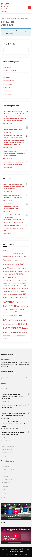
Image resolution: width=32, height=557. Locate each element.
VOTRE (5, 339)
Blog (26, 554)
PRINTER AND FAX (7, 84)
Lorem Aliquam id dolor (7, 452)
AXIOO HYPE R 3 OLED (19, 271)
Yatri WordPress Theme (16, 551)
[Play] (3, 518)
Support (21, 554)
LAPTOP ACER (10, 297)
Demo (11, 554)
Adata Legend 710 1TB (7, 254)
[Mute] (26, 518)
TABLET (5, 91)
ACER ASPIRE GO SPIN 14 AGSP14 (17, 251)
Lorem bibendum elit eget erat (9, 446)
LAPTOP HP (17, 302)
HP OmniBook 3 (23, 288)
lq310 (15, 312)
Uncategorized (7, 94)
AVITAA (20, 264)
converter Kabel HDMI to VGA (20, 280)
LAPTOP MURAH (12, 306)
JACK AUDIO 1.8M (9, 291)
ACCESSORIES (7, 67)
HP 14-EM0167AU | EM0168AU (15, 286)
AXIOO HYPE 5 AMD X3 (16, 268)
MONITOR (5, 74)
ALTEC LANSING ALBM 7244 (18, 256)
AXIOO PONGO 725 (18, 274)
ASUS (6, 259)
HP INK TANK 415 (13, 288)
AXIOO (6, 268)
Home (6, 554)
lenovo (24, 306)
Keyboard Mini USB (17, 294)
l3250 (25, 294)
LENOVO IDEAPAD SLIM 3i (10, 309)
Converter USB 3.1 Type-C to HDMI (12, 283)
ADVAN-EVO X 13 (18, 254)
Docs (15, 554)
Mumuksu (21, 312)
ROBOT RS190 (14, 324)
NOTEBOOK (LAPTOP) (8, 81)
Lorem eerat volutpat (7, 449)
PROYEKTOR (6, 87)
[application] (16, 511)
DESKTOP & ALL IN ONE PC (9, 70)
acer (5, 250)
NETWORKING (6, 77)
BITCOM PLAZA (5, 5)
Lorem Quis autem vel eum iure (9, 456)
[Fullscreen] (29, 518)
